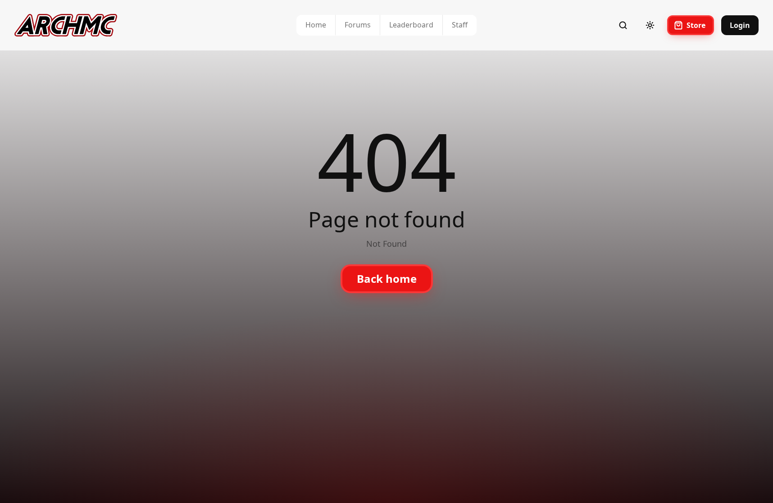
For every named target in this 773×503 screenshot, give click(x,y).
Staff (460, 25)
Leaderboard (411, 25)
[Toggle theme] (650, 25)
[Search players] (623, 25)
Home (315, 25)
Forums (358, 25)
